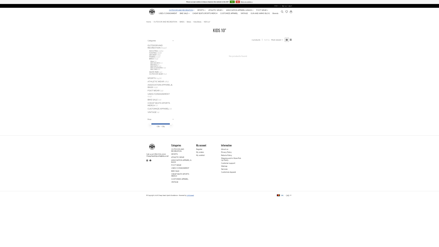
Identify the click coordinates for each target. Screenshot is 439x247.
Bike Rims (153, 64)
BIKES (182, 22)
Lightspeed (190, 195)
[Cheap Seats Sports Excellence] (152, 12)
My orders (200, 152)
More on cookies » (247, 2)
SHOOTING (153, 51)
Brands (275, 13)
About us (224, 149)
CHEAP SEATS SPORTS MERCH (204, 13)
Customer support (228, 163)
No (238, 2)
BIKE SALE (153, 99)
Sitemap (224, 166)
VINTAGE (244, 13)
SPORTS (152, 78)
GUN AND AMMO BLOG (260, 13)
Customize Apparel (228, 172)
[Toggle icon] (282, 12)
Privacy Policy (226, 152)
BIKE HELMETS (155, 63)
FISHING (152, 57)
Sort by (267, 40)
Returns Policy (226, 155)
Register (199, 149)
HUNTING (153, 53)
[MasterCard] (278, 195)
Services (224, 169)
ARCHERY (153, 55)
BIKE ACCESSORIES (156, 68)
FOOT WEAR (153, 90)
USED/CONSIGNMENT (168, 13)
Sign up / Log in (287, 6)
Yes (232, 2)
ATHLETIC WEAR (156, 81)
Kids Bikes (197, 22)
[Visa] (282, 195)
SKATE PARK (154, 72)
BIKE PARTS (154, 66)
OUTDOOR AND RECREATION (165, 22)
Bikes (189, 22)
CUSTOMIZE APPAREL (229, 13)
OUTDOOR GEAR (156, 74)
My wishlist (200, 155)
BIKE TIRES (153, 69)
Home (148, 22)
